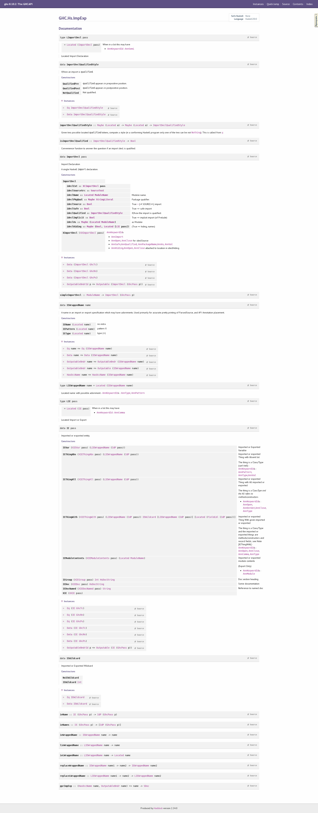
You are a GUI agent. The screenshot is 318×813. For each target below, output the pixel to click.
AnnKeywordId (115, 48)
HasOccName (73, 374)
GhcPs (93, 277)
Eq (68, 107)
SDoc (146, 786)
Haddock (158, 808)
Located (71, 44)
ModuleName (101, 195)
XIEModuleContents (98, 558)
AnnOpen (116, 240)
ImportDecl (85, 44)
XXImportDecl (88, 232)
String (107, 588)
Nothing (196, 132)
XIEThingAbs (86, 454)
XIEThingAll (86, 479)
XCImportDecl (91, 186)
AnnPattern (138, 393)
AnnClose (127, 240)
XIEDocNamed (86, 588)
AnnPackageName (147, 244)
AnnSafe (116, 244)
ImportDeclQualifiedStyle (87, 107)
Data (69, 114)
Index (309, 4)
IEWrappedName (95, 348)
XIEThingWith (88, 517)
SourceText (97, 190)
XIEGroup (80, 579)
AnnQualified (129, 244)
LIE (118, 226)
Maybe (100, 125)
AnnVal (169, 244)
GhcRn (93, 271)
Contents (298, 4)
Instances (258, 4)
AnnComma (119, 412)
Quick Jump (273, 4)
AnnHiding (117, 248)
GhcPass (132, 284)
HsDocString (107, 579)
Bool (133, 141)
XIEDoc (76, 584)
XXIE (72, 593)
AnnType (125, 393)
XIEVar (76, 447)
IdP (114, 447)
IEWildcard (149, 517)
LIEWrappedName (100, 447)
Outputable (102, 284)
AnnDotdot (249, 508)
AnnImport (117, 236)
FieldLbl (213, 517)
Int (97, 579)
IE (80, 408)
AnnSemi (129, 48)
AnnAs (160, 244)
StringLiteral (104, 199)
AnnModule (249, 573)
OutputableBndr (76, 361)
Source (286, 4)
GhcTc (93, 264)
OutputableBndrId (77, 284)
